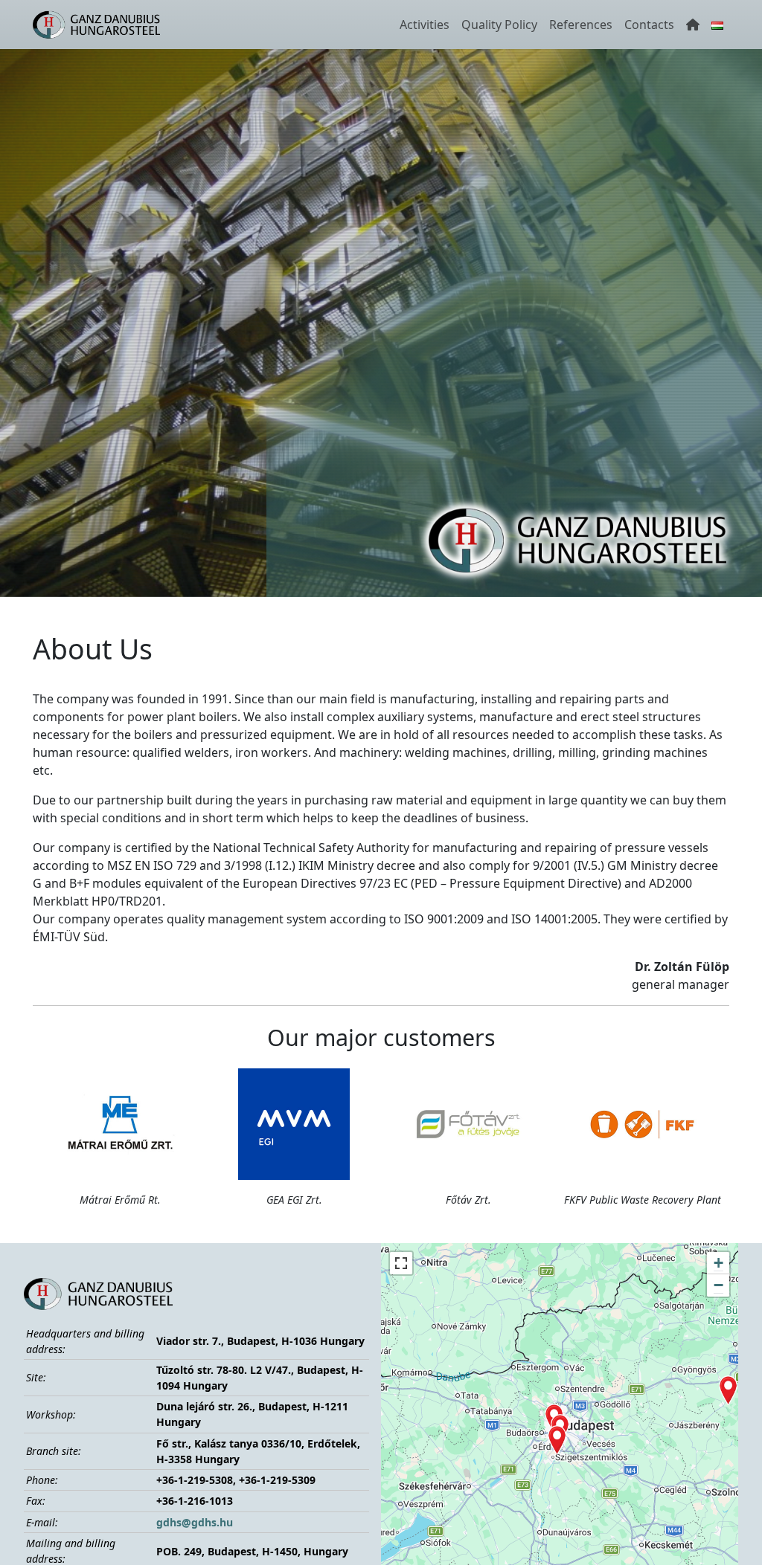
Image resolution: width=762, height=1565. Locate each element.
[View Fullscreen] (401, 1263)
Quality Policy (499, 24)
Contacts (649, 24)
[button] (557, 1440)
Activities (424, 24)
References (580, 24)
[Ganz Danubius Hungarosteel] (96, 24)
